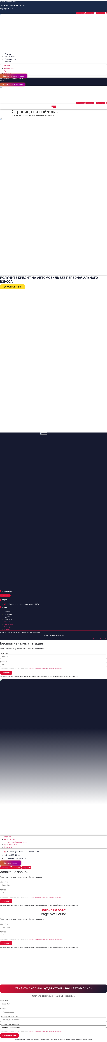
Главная (8, 54)
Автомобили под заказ (17, 842)
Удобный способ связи (9, 1024)
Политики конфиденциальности (38, 668)
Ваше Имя (4, 653)
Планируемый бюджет (9, 1016)
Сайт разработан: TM (100, 639)
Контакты (8, 62)
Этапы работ (9, 614)
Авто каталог (10, 57)
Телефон (3, 661)
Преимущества (10, 59)
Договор (8, 617)
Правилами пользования (55, 668)
